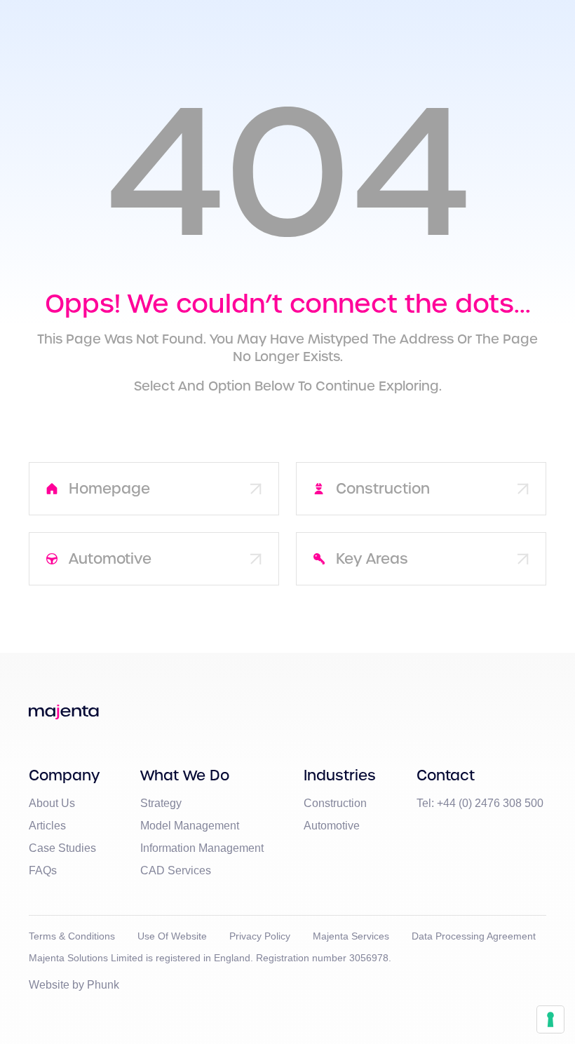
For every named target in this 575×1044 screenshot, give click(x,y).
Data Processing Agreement (474, 936)
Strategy (161, 803)
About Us (52, 803)
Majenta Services (351, 936)
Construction (335, 803)
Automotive (332, 826)
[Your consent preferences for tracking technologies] (550, 1019)
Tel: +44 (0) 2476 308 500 (480, 803)
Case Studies (62, 848)
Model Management (189, 826)
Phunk (103, 985)
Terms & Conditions (72, 936)
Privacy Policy (259, 936)
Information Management (202, 848)
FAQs (43, 870)
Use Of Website (172, 936)
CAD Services (175, 870)
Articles (47, 826)
